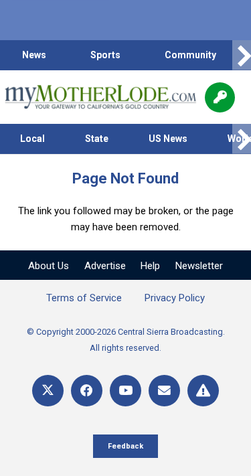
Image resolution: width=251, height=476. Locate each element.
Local (32, 138)
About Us (48, 266)
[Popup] (220, 97)
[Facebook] (86, 390)
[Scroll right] (241, 55)
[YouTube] (125, 390)
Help (150, 266)
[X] (48, 390)
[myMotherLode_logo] (100, 97)
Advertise (105, 266)
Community (190, 55)
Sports (105, 55)
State (96, 138)
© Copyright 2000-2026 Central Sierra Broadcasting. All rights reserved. (126, 340)
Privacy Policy (175, 298)
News (34, 55)
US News (168, 138)
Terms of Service (84, 298)
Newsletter (199, 266)
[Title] (203, 390)
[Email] (164, 390)
